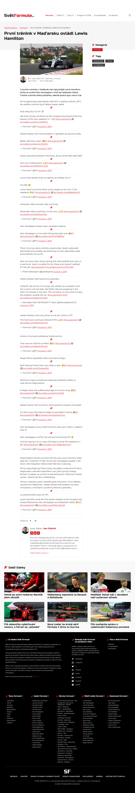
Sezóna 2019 (98, 61)
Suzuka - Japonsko (64, 720)
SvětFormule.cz (10, 28)
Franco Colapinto (38, 725)
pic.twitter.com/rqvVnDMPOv (34, 122)
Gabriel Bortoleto (38, 729)
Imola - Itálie (62, 715)
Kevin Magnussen (114, 727)
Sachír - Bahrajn (63, 707)
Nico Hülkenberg (38, 738)
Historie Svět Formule (115, 776)
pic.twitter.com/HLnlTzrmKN (60, 267)
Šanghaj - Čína (63, 744)
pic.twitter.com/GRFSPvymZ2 (34, 166)
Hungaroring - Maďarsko (66, 722)
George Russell (37, 705)
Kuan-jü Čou (112, 725)
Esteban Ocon (37, 736)
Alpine (9, 712)
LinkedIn (78, 677)
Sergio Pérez (36, 747)
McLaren (10, 705)
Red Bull (10, 707)
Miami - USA (62, 733)
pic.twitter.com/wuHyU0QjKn (34, 144)
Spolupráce (112, 648)
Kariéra (99, 776)
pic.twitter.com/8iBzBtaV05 (67, 192)
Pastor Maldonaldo (114, 716)
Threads (78, 670)
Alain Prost (86, 720)
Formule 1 (24, 28)
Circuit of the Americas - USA (67, 700)
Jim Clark (86, 736)
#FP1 (65, 295)
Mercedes (10, 700)
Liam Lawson (36, 720)
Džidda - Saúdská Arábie (66, 713)
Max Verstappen (37, 712)
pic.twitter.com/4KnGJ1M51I (51, 393)
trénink (109, 61)
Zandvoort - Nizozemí (65, 753)
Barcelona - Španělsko (65, 711)
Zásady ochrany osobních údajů (45, 776)
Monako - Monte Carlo (65, 735)
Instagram (79, 662)
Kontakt (24, 776)
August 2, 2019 (45, 126)
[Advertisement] (67, 4)
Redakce (111, 644)
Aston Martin (11, 720)
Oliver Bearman (37, 727)
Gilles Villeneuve (114, 709)
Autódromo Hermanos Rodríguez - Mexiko (65, 703)
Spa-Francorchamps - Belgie (67, 748)
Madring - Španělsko (65, 755)
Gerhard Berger (113, 705)
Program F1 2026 (84, 15)
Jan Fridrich (32, 81)
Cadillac (10, 723)
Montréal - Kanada (64, 737)
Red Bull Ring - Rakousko (66, 742)
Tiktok (77, 673)
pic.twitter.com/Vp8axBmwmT (56, 445)
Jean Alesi (111, 703)
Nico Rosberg (87, 712)
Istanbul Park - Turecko (65, 760)
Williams (10, 718)
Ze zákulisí (113, 15)
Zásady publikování (71, 776)
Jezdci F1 (60, 15)
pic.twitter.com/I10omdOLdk (51, 505)
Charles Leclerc (37, 707)
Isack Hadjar (36, 716)
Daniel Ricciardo (114, 700)
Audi (8, 716)
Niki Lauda (86, 709)
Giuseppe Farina (88, 727)
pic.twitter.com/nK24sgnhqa (33, 214)
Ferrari (9, 703)
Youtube (78, 681)
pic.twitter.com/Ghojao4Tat (36, 368)
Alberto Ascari (87, 731)
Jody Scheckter (88, 738)
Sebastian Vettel (88, 725)
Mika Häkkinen (88, 740)
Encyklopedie (100, 15)
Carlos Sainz (36, 731)
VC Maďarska (98, 65)
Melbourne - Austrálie (65, 731)
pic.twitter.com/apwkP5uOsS (34, 346)
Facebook (78, 659)
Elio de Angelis (113, 707)
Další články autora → (39, 553)
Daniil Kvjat (112, 718)
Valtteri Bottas (37, 745)
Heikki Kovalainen (114, 720)
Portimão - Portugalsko (66, 757)
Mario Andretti (88, 718)
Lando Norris (36, 709)
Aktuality (49, 15)
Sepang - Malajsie (64, 762)
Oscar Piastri (36, 714)
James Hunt (87, 729)
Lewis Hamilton (37, 703)
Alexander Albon (38, 734)
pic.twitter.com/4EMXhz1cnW (34, 323)
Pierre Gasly (36, 718)
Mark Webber (112, 712)
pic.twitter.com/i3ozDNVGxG (51, 415)
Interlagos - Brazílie (64, 718)
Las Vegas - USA (63, 724)
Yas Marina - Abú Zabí (65, 751)
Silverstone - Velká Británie (67, 746)
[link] (130, 15)
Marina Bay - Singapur (65, 729)
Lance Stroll (36, 742)
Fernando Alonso (38, 740)
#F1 (54, 119)
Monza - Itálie (62, 740)
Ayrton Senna (87, 723)
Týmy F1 (70, 15)
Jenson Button (88, 734)
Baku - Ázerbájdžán (64, 709)
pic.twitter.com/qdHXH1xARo (33, 298)
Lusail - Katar (62, 726)
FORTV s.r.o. (37, 676)
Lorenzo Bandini (114, 723)
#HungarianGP (63, 119)
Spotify (77, 684)
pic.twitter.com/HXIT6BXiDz (51, 236)
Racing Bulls (11, 709)
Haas (8, 714)
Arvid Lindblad (37, 723)
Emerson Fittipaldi (89, 714)
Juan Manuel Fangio (90, 716)
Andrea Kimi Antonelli (40, 700)
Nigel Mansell (87, 742)
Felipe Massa (112, 714)
